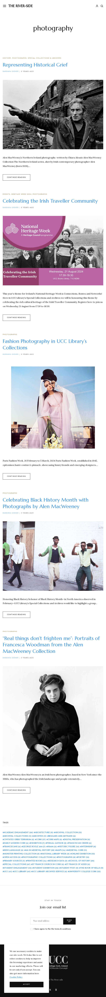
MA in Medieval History (40, 850)
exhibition (38, 843)
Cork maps (55, 840)
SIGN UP (69, 921)
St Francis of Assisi (78, 864)
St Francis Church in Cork (48, 864)
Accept (26, 984)
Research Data (58, 861)
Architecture (44, 833)
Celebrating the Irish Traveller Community (50, 201)
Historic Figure (69, 847)
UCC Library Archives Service (49, 872)
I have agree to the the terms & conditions (52, 929)
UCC (8, 872)
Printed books (37, 861)
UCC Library (22, 872)
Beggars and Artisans (62, 836)
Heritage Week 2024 (21, 194)
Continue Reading (16, 177)
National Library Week (56, 854)
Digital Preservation (77, 840)
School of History (81, 861)
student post (69, 868)
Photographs (19, 58)
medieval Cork (77, 850)
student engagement (18, 868)
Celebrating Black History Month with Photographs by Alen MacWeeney (45, 503)
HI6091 (52, 847)
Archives (40, 836)
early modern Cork (16, 843)
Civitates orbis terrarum (19, 840)
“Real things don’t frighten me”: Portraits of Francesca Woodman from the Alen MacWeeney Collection (51, 644)
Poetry (83, 857)
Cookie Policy (16, 977)
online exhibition (83, 854)
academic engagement (18, 833)
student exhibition (46, 868)
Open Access (12, 857)
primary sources (14, 861)
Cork (41, 840)
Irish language (13, 850)
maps (61, 850)
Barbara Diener (11, 71)
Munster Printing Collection (22, 854)
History (7, 58)
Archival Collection (68, 833)
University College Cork (85, 872)
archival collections (17, 836)
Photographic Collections (39, 857)
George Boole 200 (34, 847)
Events (6, 194)
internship (88, 847)
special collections (17, 864)
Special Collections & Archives (44, 58)
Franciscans (12, 847)
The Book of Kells (91, 868)
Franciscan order (80, 843)
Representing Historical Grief (35, 65)
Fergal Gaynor (57, 843)
